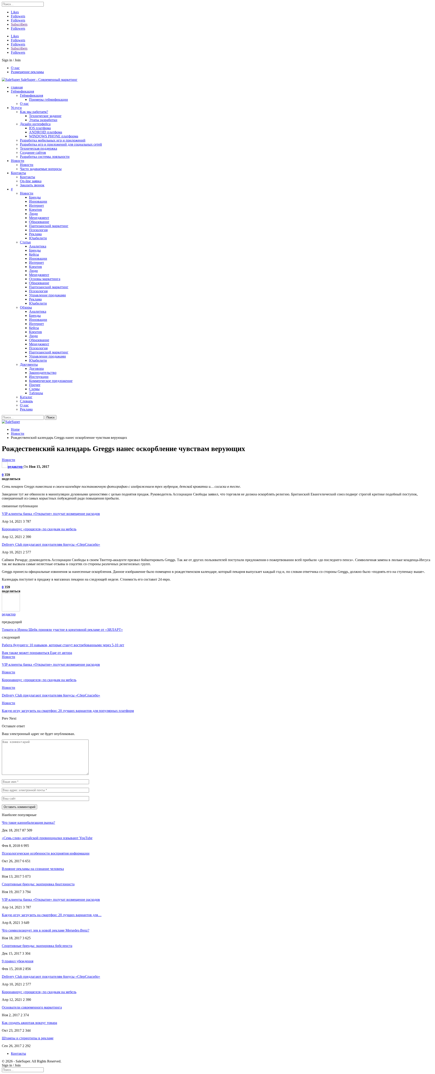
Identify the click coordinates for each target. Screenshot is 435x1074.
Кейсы (34, 254)
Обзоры (26, 307)
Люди (33, 214)
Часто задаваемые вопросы (41, 169)
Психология (38, 230)
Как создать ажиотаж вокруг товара (29, 1023)
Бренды (35, 197)
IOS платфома (40, 128)
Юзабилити (38, 238)
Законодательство (42, 373)
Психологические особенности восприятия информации (45, 853)
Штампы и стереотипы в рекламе (27, 1038)
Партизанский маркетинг (48, 226)
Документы (29, 364)
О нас (15, 68)
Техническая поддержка (38, 148)
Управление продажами (47, 295)
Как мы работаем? (34, 112)
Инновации (38, 201)
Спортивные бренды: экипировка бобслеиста (37, 946)
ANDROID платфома (45, 132)
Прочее (34, 385)
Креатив (35, 209)
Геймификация (22, 91)
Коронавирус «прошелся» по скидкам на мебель (39, 529)
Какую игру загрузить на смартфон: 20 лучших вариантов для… (52, 915)
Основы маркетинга (44, 279)
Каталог (26, 397)
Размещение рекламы (27, 72)
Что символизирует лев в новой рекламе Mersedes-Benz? (45, 930)
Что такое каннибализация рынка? (28, 822)
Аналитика (37, 246)
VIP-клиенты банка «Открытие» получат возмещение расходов (51, 514)
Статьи (25, 242)
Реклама (35, 234)
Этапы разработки (43, 120)
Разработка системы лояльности (45, 157)
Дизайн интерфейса (35, 124)
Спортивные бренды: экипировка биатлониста (38, 884)
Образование (39, 222)
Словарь (26, 401)
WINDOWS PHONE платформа (53, 136)
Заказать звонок (32, 185)
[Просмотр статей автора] (11, 610)
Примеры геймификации (48, 99)
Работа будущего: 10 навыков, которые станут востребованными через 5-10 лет (63, 645)
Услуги (16, 108)
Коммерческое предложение (50, 381)
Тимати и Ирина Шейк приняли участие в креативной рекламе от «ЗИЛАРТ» (62, 630)
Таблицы (36, 393)
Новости (17, 161)
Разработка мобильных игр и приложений (52, 140)
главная (17, 87)
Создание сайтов (33, 152)
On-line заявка (30, 181)
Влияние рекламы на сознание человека (33, 869)
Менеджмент (39, 218)
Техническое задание (45, 116)
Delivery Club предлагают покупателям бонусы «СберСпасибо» (51, 544)
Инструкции (38, 377)
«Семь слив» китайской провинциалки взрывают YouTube (47, 838)
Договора (36, 368)
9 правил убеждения (17, 961)
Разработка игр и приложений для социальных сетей (61, 144)
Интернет (36, 205)
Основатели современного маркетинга (32, 1007)
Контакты (18, 173)
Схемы (34, 389)
